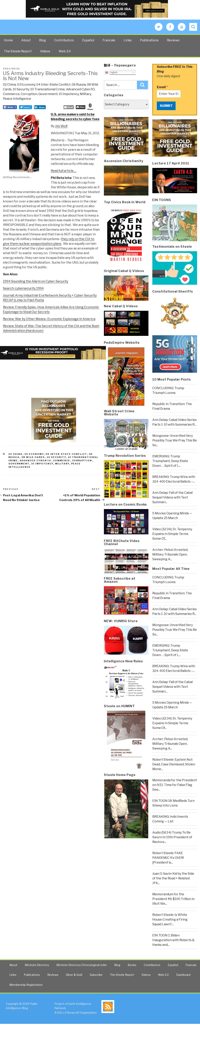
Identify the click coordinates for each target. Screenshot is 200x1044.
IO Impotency (69, 94)
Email (162, 87)
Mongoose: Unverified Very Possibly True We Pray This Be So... (174, 440)
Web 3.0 (65, 51)
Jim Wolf (61, 126)
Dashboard (183, 974)
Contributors (64, 40)
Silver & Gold (74, 974)
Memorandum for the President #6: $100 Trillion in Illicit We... (173, 898)
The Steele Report (18, 51)
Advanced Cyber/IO (80, 89)
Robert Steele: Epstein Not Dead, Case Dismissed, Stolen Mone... (173, 764)
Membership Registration (26, 984)
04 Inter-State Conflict (53, 84)
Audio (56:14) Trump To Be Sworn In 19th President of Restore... (172, 837)
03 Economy (26, 84)
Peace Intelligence (17, 99)
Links (128, 40)
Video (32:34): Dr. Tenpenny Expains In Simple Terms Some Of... (172, 533)
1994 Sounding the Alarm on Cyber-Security (35, 281)
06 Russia (79, 84)
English (112, 72)
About (26, 40)
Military (85, 94)
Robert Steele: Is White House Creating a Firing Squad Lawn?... (170, 919)
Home (8, 40)
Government (48, 94)
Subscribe (96, 974)
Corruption (29, 94)
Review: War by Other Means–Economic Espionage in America (49, 319)
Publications (149, 40)
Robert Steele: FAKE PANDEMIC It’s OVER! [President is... (168, 857)
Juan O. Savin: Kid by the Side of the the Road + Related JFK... (173, 878)
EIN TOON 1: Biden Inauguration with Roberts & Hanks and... (173, 940)
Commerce (11, 94)
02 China (9, 84)
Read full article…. (63, 171)
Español (88, 40)
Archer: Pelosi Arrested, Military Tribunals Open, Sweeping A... (170, 554)
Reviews (173, 40)
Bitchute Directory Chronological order (81, 965)
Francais (109, 40)
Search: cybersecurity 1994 (23, 288)
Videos (45, 51)
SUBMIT (166, 106)
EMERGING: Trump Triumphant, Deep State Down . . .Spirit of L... (170, 461)
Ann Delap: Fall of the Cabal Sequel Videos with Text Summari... (172, 497)
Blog (42, 40)
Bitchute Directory (37, 965)
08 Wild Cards (33, 457)
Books (132, 965)
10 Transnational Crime (47, 89)
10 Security (21, 89)
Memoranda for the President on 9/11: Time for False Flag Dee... (174, 784)
